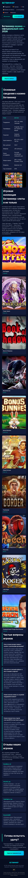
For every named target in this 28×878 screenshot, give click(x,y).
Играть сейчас (9, 78)
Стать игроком (18, 16)
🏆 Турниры (15, 6)
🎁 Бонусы (5, 12)
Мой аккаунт (7, 16)
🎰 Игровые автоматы (8, 9)
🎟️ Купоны (13, 12)
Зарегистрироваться (14, 853)
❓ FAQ (22, 6)
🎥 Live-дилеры (20, 9)
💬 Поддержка (6, 6)
